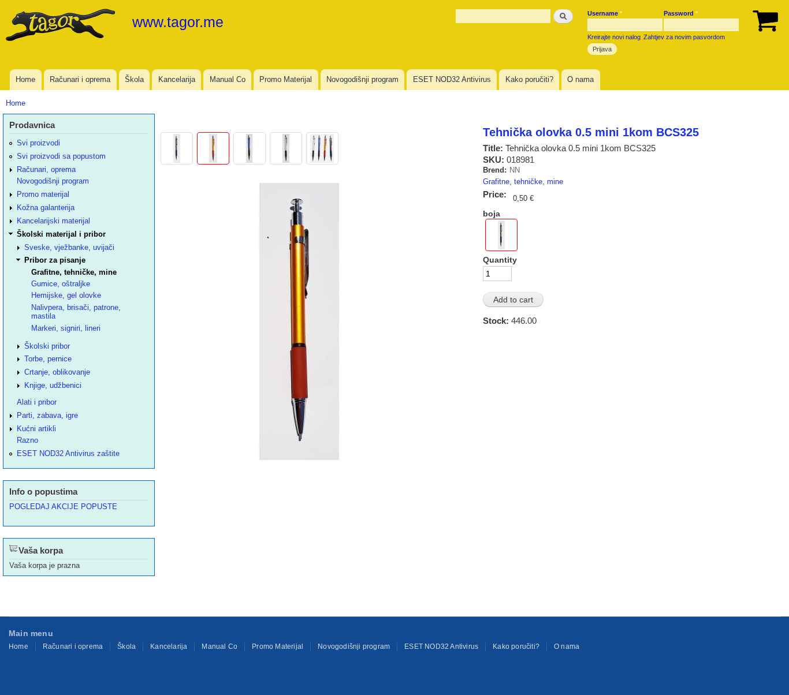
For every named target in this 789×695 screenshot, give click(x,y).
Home (25, 79)
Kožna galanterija (46, 207)
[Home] (62, 26)
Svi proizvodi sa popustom (61, 156)
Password (681, 13)
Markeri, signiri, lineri (66, 328)
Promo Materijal (285, 79)
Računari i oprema (80, 79)
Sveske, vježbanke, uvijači (69, 247)
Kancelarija (176, 79)
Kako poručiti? (529, 79)
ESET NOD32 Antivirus (452, 79)
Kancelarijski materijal (53, 220)
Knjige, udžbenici (52, 385)
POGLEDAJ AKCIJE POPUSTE (63, 506)
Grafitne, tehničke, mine (523, 181)
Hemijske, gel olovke (66, 295)
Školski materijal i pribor (61, 234)
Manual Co (227, 79)
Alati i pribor (37, 402)
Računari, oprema (46, 169)
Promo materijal (43, 194)
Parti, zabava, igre (47, 415)
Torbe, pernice (48, 358)
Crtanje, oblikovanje (57, 372)
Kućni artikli (36, 428)
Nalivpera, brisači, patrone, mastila (76, 311)
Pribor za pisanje (54, 260)
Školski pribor (47, 346)
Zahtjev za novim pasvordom (684, 36)
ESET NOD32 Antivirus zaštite (68, 453)
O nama (580, 79)
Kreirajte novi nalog (614, 36)
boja (491, 213)
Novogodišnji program (362, 79)
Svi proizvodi (38, 143)
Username (604, 13)
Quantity (500, 259)
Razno (27, 440)
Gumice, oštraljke (60, 283)
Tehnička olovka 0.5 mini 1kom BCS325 (591, 132)
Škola (134, 79)
